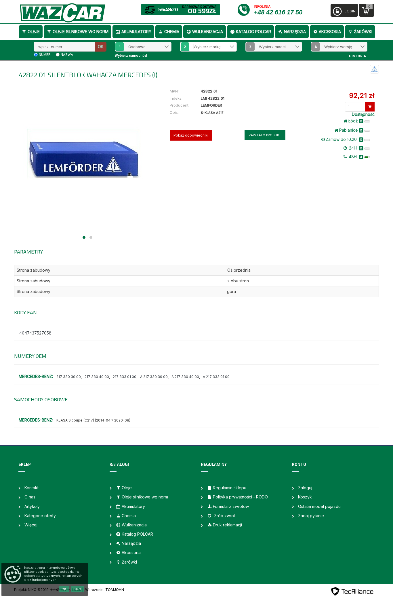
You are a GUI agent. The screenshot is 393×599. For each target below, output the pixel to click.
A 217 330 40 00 (185, 377)
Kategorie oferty (40, 515)
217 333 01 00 (124, 377)
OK (101, 46)
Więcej (30, 524)
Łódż (355, 120)
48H (355, 156)
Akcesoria (330, 31)
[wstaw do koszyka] (370, 107)
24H (355, 148)
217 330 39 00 (68, 377)
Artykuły (32, 506)
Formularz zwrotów (231, 506)
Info (77, 589)
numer (45, 55)
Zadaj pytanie (311, 515)
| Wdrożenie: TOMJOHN (103, 589)
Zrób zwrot (224, 515)
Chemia (171, 31)
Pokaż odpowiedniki (190, 135)
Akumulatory (136, 31)
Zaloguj (305, 487)
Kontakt (31, 487)
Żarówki (363, 31)
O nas (29, 496)
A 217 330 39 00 (154, 377)
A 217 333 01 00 (216, 377)
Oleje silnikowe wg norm (80, 31)
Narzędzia (295, 31)
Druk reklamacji (227, 524)
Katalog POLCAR (253, 31)
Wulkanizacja (207, 31)
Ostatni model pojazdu (319, 506)
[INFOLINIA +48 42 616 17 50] (245, 9)
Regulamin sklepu (229, 487)
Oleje (34, 31)
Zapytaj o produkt (265, 135)
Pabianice (350, 130)
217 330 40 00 (97, 377)
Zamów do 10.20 (344, 139)
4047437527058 (35, 332)
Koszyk (305, 496)
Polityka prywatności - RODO (240, 496)
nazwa (67, 55)
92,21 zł (361, 95)
